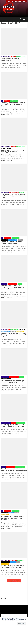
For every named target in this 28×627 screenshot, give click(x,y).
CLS (2, 100)
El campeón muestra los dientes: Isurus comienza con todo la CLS (12, 566)
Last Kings (20, 239)
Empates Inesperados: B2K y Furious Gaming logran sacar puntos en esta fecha (14, 334)
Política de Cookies (18, 620)
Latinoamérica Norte (6, 56)
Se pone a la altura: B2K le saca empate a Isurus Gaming (12, 242)
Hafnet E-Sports (13, 560)
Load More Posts (14, 581)
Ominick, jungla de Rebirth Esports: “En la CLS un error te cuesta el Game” (13, 104)
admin (2, 68)
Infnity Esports (4, 192)
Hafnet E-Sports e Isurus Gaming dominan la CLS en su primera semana (12, 518)
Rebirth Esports (14, 100)
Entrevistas (6, 100)
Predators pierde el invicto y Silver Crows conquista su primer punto (12, 425)
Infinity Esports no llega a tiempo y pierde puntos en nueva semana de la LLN (13, 195)
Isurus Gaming (4, 239)
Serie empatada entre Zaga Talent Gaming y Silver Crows (13, 151)
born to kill (4, 329)
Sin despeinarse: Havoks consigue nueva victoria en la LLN (13, 381)
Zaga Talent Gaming (5, 148)
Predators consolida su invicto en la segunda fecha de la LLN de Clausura (14, 469)
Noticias (13, 56)
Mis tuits (3, 598)
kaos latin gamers (13, 239)
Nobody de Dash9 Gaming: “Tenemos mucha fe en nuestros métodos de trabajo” (12, 287)
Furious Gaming (14, 329)
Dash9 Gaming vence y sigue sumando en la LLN (11, 59)
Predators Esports (21, 56)
